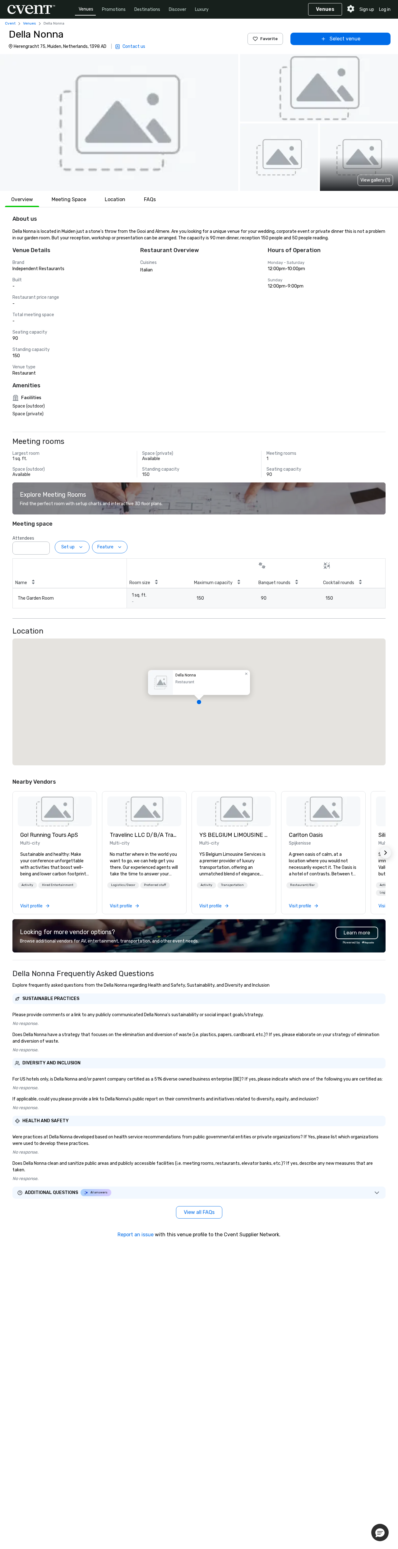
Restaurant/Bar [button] (302, 885)
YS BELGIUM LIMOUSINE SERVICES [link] (233, 835)
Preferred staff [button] (155, 885)
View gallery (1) (375, 180)
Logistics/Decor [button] (123, 885)
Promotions (114, 9)
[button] (119, 122)
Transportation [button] (232, 885)
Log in (385, 9)
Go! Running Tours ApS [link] (49, 835)
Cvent (10, 23)
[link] (55, 811)
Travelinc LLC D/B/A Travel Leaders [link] (144, 835)
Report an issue (136, 1235)
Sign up (366, 9)
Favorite (269, 38)
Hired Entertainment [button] (57, 885)
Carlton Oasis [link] (306, 835)
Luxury (202, 9)
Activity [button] (27, 885)
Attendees (23, 538)
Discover (177, 9)
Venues (86, 9)
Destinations (147, 9)
